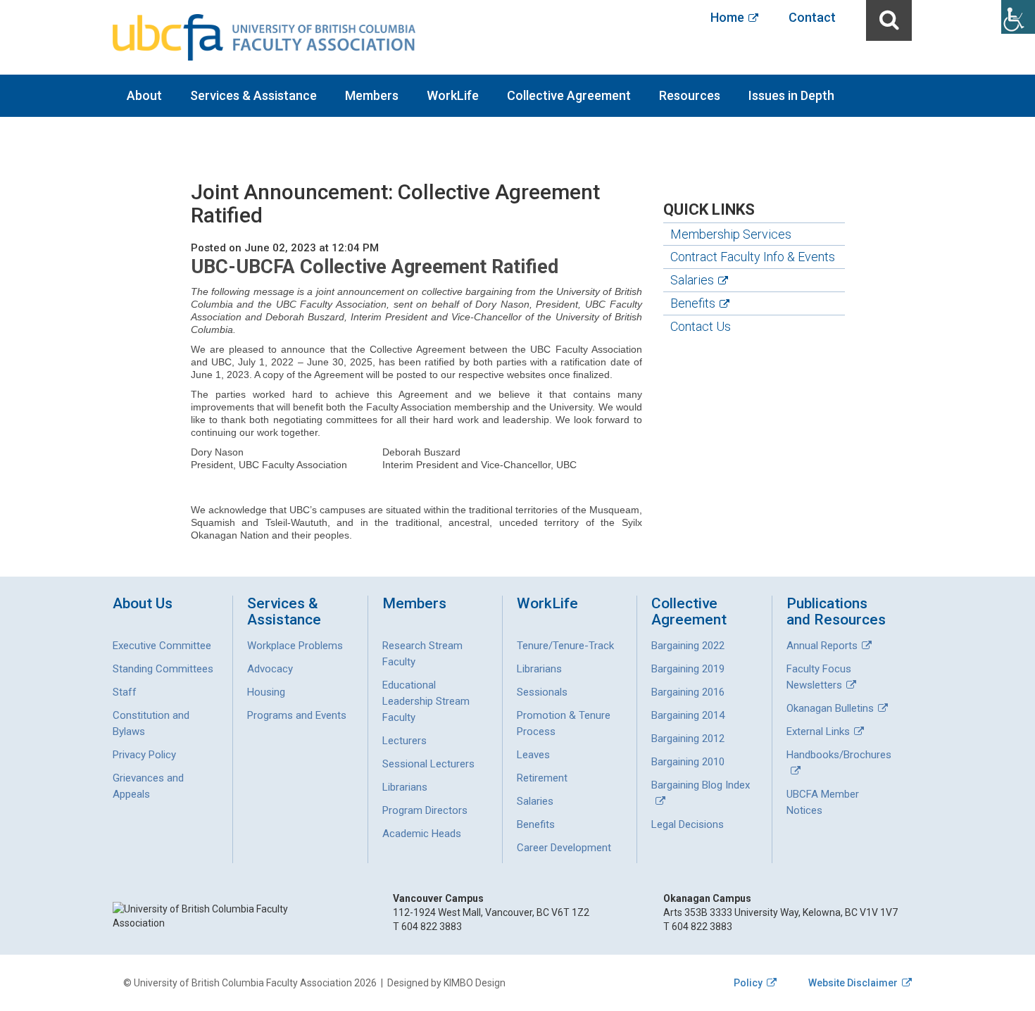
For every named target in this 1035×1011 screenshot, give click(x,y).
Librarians (404, 787)
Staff (125, 692)
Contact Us (700, 326)
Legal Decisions (687, 824)
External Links (818, 731)
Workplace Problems (295, 645)
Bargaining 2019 (687, 669)
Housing (266, 692)
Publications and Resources (836, 612)
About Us (142, 604)
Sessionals (542, 692)
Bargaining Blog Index (700, 785)
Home (727, 17)
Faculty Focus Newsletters (818, 677)
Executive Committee (162, 645)
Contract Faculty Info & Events (752, 256)
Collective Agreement (569, 95)
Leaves (533, 754)
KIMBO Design (475, 982)
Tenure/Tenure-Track (565, 645)
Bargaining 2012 (687, 738)
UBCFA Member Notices (822, 802)
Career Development (564, 847)
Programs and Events (296, 715)
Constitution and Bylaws (151, 723)
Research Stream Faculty (422, 653)
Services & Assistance (253, 95)
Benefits (692, 303)
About (144, 95)
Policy (748, 982)
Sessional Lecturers (428, 764)
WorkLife (453, 95)
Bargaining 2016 (687, 692)
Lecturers (404, 740)
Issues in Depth (791, 95)
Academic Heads (421, 833)
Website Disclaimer (853, 982)
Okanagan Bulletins (830, 708)
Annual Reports (822, 645)
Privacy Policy (144, 754)
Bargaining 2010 (687, 761)
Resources (689, 95)
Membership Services (730, 234)
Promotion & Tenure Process (563, 723)
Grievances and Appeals (148, 786)
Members (372, 95)
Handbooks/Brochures (838, 754)
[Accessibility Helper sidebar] (1018, 17)
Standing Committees (163, 669)
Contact (812, 17)
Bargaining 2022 (687, 645)
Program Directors (425, 810)
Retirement (542, 778)
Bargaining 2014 (687, 715)
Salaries (692, 279)
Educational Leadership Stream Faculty (426, 701)
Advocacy (270, 669)
